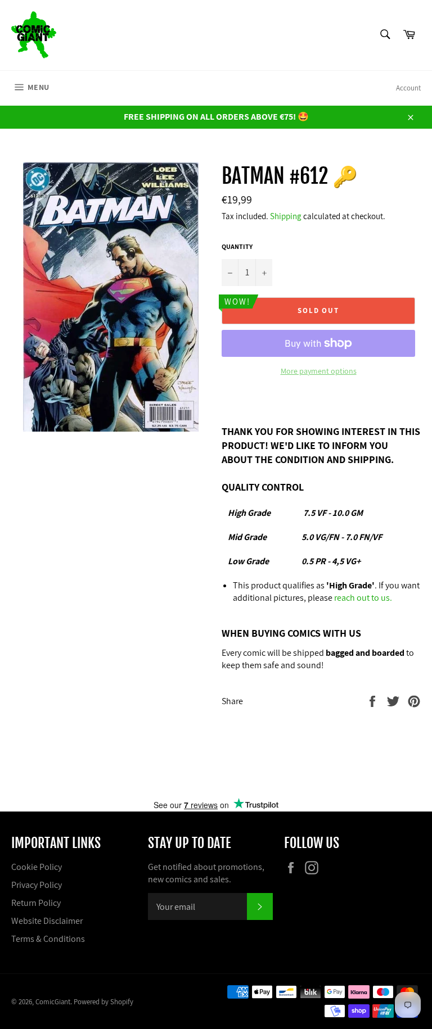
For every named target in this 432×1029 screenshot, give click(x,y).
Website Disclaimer (47, 921)
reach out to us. (363, 598)
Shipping (286, 216)
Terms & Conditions (48, 939)
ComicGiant (52, 1002)
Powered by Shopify (103, 1002)
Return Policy (36, 903)
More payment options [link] (319, 371)
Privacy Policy (36, 885)
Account (408, 88)
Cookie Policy (36, 867)
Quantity (237, 246)
